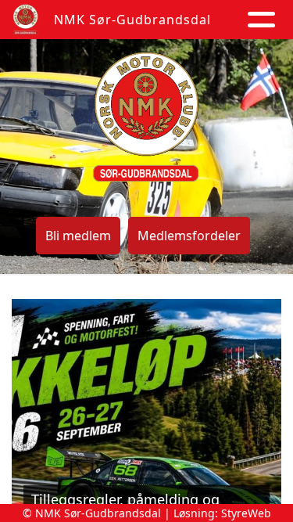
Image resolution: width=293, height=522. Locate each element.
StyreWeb (246, 513)
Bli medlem (78, 235)
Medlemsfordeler (189, 235)
